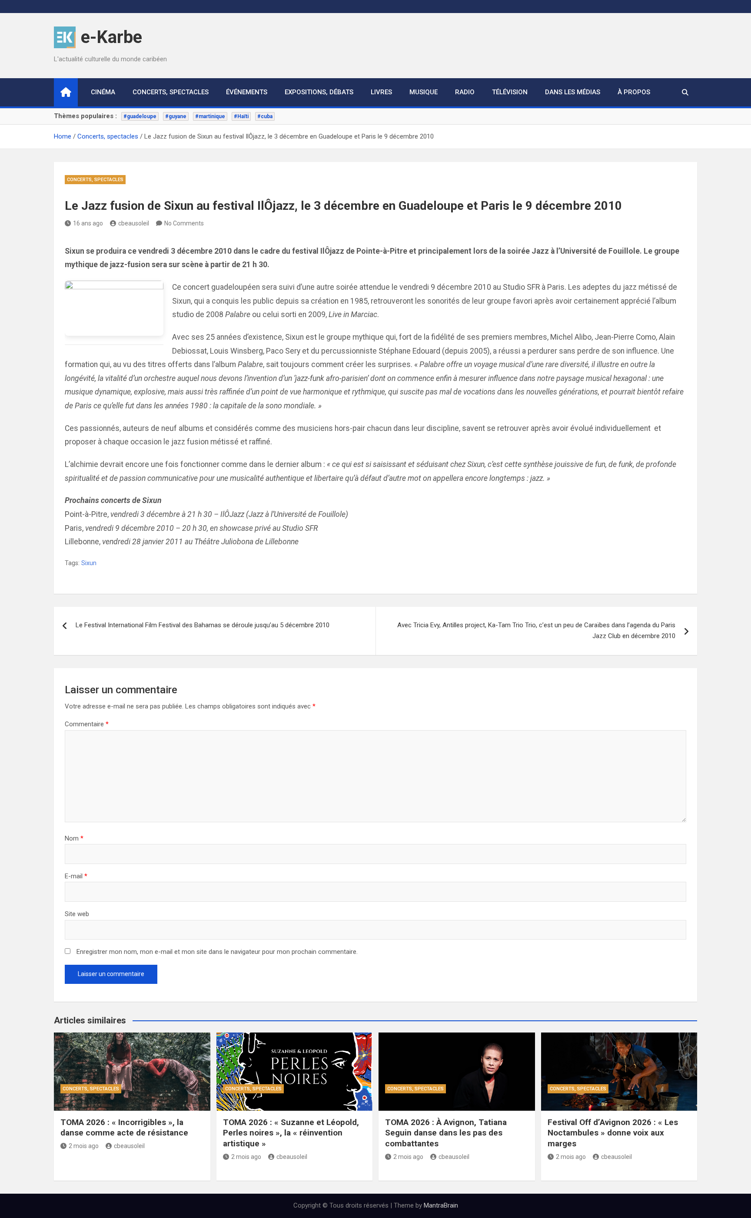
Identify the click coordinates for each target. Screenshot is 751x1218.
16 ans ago (88, 223)
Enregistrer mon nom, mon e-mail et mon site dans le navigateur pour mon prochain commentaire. (217, 952)
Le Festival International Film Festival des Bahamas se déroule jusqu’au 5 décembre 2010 (202, 625)
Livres (381, 92)
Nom (74, 838)
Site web (77, 914)
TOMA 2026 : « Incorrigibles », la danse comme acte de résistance (124, 1127)
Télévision (510, 92)
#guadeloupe (139, 116)
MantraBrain (441, 1205)
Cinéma (103, 92)
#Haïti (241, 116)
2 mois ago (84, 1145)
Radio (465, 92)
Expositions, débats (319, 92)
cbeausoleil (133, 223)
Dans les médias (572, 92)
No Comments (184, 223)
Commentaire (87, 724)
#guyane (175, 116)
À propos (634, 92)
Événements (246, 92)
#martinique (210, 116)
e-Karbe (111, 37)
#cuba (264, 116)
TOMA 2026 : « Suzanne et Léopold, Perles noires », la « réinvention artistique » (291, 1132)
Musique (423, 92)
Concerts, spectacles (171, 92)
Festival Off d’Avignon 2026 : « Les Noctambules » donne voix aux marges (613, 1132)
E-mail (76, 876)
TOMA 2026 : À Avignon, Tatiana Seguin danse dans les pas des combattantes (446, 1132)
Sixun (88, 562)
